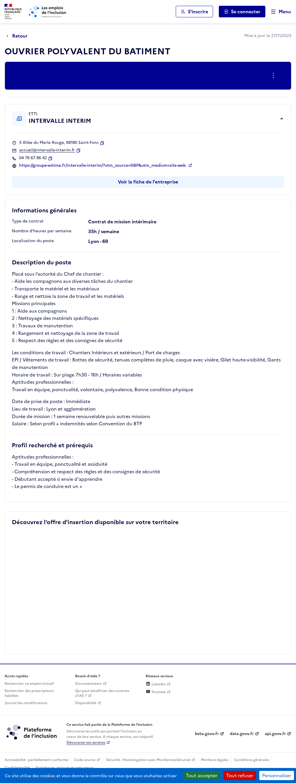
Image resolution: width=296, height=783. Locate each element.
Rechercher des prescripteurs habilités (29, 693)
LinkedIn (158, 684)
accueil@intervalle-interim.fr (47, 150)
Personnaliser (276, 775)
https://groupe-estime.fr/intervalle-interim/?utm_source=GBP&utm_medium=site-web (103, 165)
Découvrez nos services (85, 742)
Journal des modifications (26, 703)
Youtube (158, 692)
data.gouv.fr (242, 734)
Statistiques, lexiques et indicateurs (65, 767)
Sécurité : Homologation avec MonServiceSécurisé (148, 759)
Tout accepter (201, 775)
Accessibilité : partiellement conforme (36, 759)
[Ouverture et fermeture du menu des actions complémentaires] (274, 76)
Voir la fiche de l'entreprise (148, 181)
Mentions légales (214, 759)
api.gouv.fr (275, 734)
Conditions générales (251, 759)
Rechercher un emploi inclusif (29, 683)
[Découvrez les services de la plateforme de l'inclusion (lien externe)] (32, 731)
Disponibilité (85, 703)
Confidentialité (17, 767)
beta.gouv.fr (207, 734)
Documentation (88, 683)
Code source (84, 759)
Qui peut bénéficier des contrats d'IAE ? (102, 693)
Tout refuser (239, 775)
